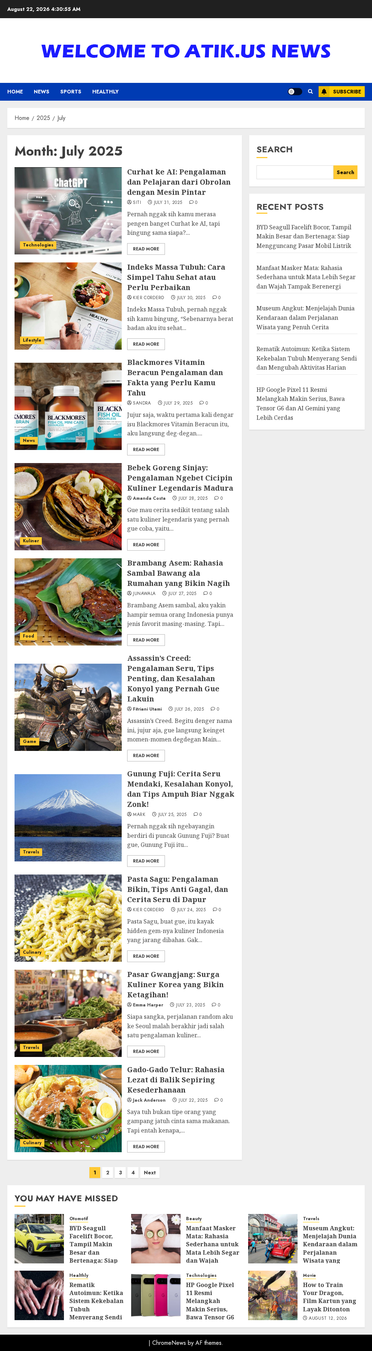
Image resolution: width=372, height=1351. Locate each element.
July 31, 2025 (168, 203)
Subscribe (347, 91)
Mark (139, 815)
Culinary (32, 952)
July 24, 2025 (191, 910)
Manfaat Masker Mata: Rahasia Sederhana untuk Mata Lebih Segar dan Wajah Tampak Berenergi (306, 277)
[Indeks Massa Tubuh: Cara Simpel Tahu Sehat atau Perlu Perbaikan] (68, 306)
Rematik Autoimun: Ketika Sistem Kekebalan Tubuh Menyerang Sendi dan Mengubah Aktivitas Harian (306, 358)
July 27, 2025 (183, 594)
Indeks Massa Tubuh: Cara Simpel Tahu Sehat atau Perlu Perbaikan (176, 277)
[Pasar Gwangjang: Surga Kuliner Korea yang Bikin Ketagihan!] (68, 1013)
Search (274, 149)
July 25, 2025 (172, 815)
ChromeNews (169, 1343)
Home (15, 91)
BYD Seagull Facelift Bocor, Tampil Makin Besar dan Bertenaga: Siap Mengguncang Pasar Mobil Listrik (303, 236)
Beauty (194, 1219)
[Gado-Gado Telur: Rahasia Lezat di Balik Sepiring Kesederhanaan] (68, 1108)
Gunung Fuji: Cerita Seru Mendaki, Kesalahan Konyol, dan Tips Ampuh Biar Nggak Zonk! (180, 789)
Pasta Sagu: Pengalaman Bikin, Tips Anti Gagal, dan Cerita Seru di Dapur (177, 889)
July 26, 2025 (189, 709)
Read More (146, 249)
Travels (31, 852)
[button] (310, 91)
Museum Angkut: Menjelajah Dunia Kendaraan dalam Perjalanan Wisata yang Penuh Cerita (305, 317)
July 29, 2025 (178, 403)
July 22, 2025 (193, 1100)
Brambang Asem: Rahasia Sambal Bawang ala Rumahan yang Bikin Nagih (178, 573)
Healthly (105, 91)
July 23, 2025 (190, 1005)
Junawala (144, 594)
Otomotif (78, 1219)
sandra (142, 403)
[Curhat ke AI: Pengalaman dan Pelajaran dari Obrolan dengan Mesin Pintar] (68, 210)
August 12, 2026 (328, 1319)
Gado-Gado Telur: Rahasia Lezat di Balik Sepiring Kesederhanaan (176, 1080)
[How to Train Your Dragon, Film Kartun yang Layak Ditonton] (273, 1295)
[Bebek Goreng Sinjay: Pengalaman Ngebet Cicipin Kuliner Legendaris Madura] (68, 506)
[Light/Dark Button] (295, 91)
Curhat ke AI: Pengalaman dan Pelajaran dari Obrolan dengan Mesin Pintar (179, 182)
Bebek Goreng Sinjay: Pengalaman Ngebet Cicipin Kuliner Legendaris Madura (180, 478)
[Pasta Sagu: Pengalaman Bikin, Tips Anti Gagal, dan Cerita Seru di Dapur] (68, 918)
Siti (137, 203)
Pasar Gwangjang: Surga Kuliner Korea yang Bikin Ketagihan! (175, 984)
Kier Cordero (148, 298)
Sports (70, 91)
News (41, 91)
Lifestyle (32, 340)
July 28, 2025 (193, 499)
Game (29, 741)
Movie (309, 1275)
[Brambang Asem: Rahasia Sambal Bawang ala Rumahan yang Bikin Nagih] (68, 602)
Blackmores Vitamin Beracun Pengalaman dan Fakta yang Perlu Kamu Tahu (175, 377)
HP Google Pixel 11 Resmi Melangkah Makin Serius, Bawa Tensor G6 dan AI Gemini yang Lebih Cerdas (210, 1313)
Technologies (38, 245)
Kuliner (31, 541)
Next (150, 1172)
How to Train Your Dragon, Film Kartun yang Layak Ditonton (329, 1297)
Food (28, 636)
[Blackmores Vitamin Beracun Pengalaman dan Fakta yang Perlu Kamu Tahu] (68, 406)
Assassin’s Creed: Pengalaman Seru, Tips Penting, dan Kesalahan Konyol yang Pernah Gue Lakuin (173, 678)
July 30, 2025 (191, 298)
